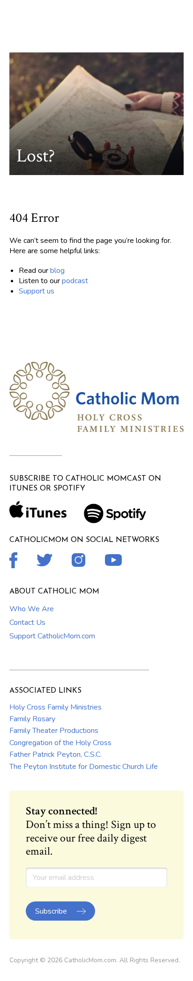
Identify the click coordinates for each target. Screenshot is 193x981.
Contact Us (27, 622)
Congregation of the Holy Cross (60, 743)
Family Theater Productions (53, 730)
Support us (36, 291)
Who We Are (31, 609)
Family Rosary (32, 719)
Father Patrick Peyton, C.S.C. (55, 754)
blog (57, 270)
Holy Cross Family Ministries (55, 707)
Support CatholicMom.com (52, 636)
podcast (75, 281)
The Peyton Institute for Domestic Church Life (83, 766)
